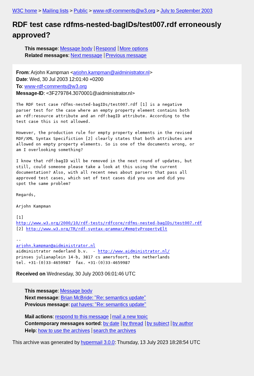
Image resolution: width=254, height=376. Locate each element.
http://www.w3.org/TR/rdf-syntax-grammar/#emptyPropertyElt (96, 228)
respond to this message (82, 316)
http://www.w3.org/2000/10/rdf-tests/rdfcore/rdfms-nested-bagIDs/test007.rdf (109, 223)
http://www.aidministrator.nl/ (134, 251)
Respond (106, 48)
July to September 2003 (186, 10)
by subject (158, 323)
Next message (86, 55)
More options (134, 48)
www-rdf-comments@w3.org (124, 10)
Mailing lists (55, 10)
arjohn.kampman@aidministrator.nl (111, 72)
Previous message (126, 55)
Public (81, 10)
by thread (133, 323)
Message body (76, 48)
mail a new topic (130, 316)
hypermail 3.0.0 (98, 342)
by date (111, 323)
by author (183, 323)
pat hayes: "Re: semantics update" (108, 304)
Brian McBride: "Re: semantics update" (103, 297)
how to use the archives (64, 330)
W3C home (24, 10)
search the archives (114, 330)
